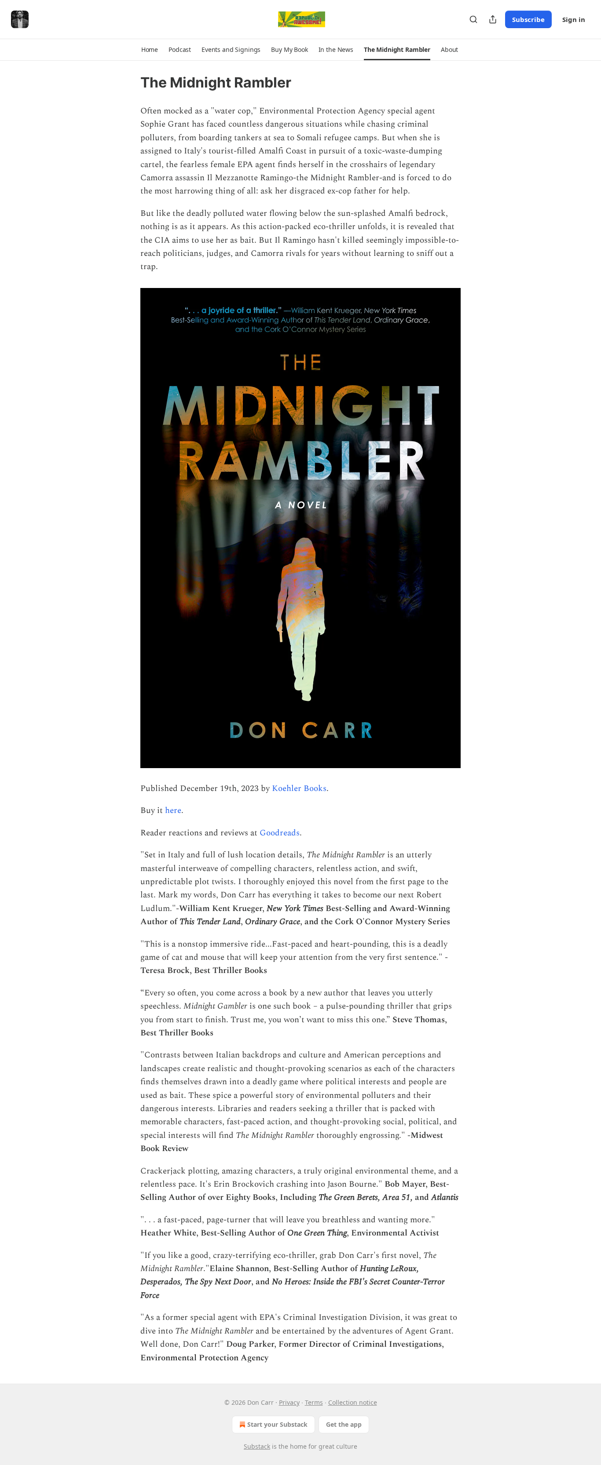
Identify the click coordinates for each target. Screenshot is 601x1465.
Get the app (344, 1424)
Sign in (573, 19)
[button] (149, 49)
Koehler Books (299, 788)
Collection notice (352, 1402)
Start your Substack (277, 1424)
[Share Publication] (493, 19)
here (173, 810)
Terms (314, 1402)
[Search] (473, 19)
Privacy (289, 1402)
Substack (257, 1446)
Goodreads (280, 833)
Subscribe (528, 19)
